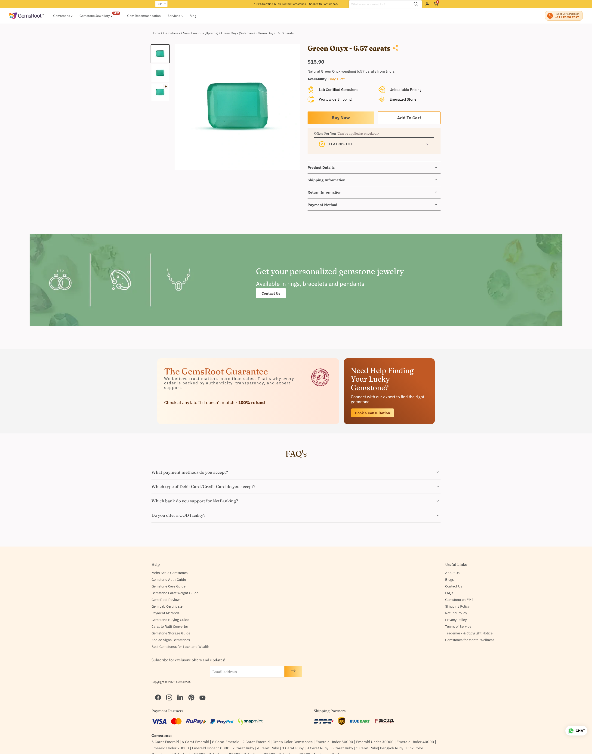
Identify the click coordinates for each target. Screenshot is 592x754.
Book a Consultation (372, 413)
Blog (193, 16)
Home (155, 33)
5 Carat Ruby (367, 748)
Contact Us (271, 293)
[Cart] (435, 4)
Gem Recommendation (144, 16)
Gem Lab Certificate (166, 606)
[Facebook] (156, 691)
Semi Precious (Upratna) (200, 33)
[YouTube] (200, 691)
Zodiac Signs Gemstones (170, 640)
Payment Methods (165, 613)
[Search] (416, 4)
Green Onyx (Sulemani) (238, 33)
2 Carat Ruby (243, 748)
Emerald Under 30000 (375, 741)
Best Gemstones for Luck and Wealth (180, 646)
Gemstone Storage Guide (170, 633)
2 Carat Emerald (256, 741)
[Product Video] (160, 92)
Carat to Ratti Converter (169, 626)
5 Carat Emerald (165, 741)
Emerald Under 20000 (170, 748)
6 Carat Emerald (195, 741)
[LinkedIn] (178, 691)
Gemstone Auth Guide (168, 579)
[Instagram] (167, 691)
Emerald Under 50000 (334, 741)
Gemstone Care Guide (168, 586)
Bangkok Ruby (391, 748)
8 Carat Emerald (225, 741)
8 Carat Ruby (317, 748)
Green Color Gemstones (293, 741)
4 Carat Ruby (268, 748)
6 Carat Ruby (342, 748)
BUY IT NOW (341, 117)
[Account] (427, 4)
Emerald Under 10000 (210, 748)
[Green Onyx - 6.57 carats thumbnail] (160, 54)
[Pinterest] (189, 691)
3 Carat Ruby (293, 748)
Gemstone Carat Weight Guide (174, 593)
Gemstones (62, 16)
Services (174, 16)
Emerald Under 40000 (415, 741)
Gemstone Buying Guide (170, 620)
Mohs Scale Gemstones (169, 573)
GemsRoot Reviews (166, 599)
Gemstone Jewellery (95, 16)
